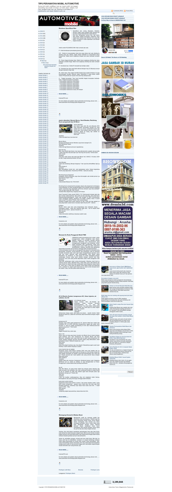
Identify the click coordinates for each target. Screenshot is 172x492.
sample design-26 (43, 125)
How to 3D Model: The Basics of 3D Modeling (114, 57)
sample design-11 (43, 95)
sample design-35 (43, 143)
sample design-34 (43, 141)
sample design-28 (43, 129)
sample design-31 (43, 135)
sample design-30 (43, 133)
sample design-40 (43, 153)
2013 (41, 40)
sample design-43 (43, 159)
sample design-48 (43, 169)
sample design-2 (43, 77)
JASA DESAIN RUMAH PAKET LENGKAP (113, 18)
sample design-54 (43, 181)
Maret (43, 60)
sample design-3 (43, 79)
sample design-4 (43, 81)
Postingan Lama (95, 470)
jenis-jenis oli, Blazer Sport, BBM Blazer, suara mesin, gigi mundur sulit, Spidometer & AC (121, 268)
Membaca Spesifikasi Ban (67, 28)
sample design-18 (43, 109)
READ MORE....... (63, 94)
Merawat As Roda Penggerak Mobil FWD (72, 235)
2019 (41, 49)
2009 (41, 31)
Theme (117, 487)
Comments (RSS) (118, 10)
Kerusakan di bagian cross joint (109, 278)
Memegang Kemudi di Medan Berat (71, 415)
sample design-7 (43, 87)
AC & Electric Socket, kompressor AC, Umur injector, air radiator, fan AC (77, 297)
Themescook (130, 487)
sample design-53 (43, 179)
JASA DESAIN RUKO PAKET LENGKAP (112, 16)
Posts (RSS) (129, 10)
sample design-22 (43, 117)
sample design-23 (43, 119)
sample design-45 (43, 163)
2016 (41, 45)
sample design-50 (43, 173)
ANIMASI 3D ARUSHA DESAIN (110, 152)
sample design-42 (43, 157)
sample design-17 (43, 107)
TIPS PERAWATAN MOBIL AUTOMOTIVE (58, 3)
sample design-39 (43, 151)
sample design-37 (43, 147)
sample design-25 (43, 123)
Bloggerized (122, 487)
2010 (41, 33)
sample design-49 (43, 171)
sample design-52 (43, 177)
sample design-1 (43, 75)
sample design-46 (43, 165)
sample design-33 (43, 139)
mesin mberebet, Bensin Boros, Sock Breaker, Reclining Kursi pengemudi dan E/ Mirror (78, 121)
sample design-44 (43, 161)
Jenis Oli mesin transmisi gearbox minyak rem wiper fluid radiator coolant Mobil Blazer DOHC (121, 316)
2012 (41, 38)
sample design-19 (43, 111)
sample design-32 (43, 137)
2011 (41, 36)
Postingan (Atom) (70, 473)
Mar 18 (45, 62)
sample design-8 (43, 89)
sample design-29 (43, 131)
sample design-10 (43, 93)
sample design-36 (43, 145)
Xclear (113, 487)
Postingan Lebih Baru (65, 470)
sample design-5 (43, 83)
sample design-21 (43, 115)
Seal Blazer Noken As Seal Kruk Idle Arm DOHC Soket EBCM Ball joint (120, 337)
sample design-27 (43, 127)
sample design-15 (43, 103)
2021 (41, 54)
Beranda (80, 470)
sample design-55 (43, 183)
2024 (41, 58)
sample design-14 (43, 101)
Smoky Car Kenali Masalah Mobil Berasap (120, 286)
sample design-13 (43, 99)
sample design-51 (43, 175)
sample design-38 (43, 149)
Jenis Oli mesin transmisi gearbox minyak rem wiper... (49, 66)
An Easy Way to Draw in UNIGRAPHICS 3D (113, 20)
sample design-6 (43, 85)
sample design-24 (43, 121)
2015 (41, 42)
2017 (41, 47)
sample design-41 (43, 155)
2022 (41, 56)
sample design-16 (43, 105)
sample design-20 (43, 113)
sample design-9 (43, 91)
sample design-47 (43, 167)
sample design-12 (43, 97)
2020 (41, 52)
